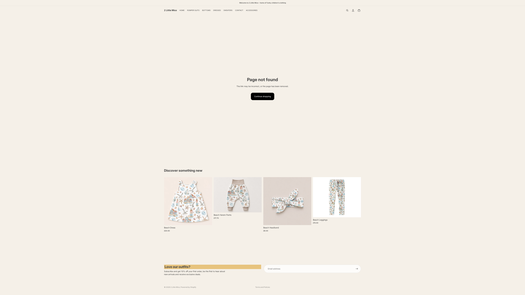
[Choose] (207, 221)
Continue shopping (262, 96)
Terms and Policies (262, 287)
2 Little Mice (175, 287)
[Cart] (359, 10)
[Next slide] (208, 201)
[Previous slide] (168, 201)
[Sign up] (357, 269)
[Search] (347, 10)
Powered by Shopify (188, 287)
